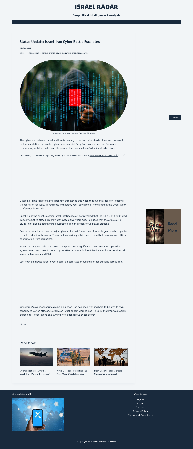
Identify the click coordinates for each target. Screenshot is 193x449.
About (140, 403)
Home (140, 399)
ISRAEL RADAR (96, 6)
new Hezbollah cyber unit (104, 155)
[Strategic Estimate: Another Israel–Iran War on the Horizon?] (36, 357)
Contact (140, 407)
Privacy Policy (140, 411)
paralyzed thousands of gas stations (89, 261)
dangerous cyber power (81, 314)
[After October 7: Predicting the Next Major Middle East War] (73, 357)
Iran (23, 324)
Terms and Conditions (140, 415)
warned (96, 144)
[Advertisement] (74, 179)
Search (175, 117)
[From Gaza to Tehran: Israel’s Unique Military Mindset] (111, 357)
